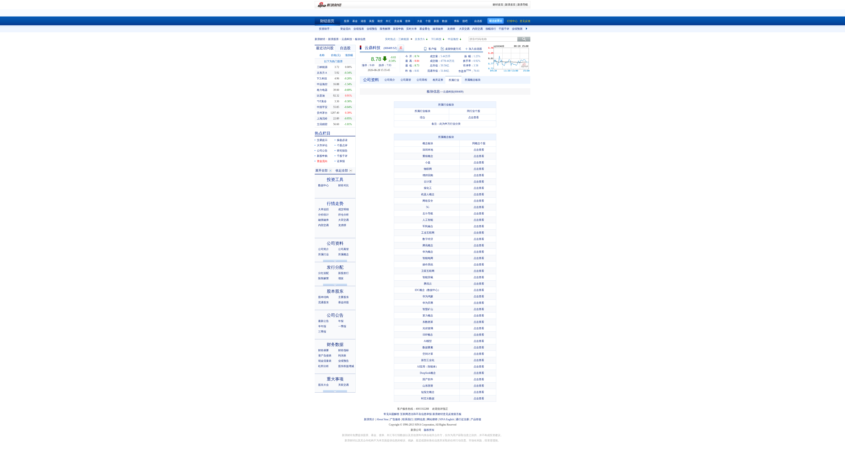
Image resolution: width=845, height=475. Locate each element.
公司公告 (322, 150)
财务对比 (343, 185)
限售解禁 (385, 28)
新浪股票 (333, 39)
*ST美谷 (322, 101)
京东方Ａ (322, 72)
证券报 (341, 161)
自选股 (478, 21)
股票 (346, 21)
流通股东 (323, 302)
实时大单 (411, 28)
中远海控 (453, 39)
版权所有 (429, 429)
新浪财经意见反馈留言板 (446, 414)
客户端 (432, 48)
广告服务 (395, 419)
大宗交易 (464, 28)
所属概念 (343, 254)
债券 (407, 21)
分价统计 (323, 214)
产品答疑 (476, 419)
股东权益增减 (346, 366)
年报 (341, 321)
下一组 (527, 28)
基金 (355, 21)
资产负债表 (324, 355)
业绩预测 (517, 28)
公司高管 (343, 249)
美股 (371, 21)
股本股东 (335, 291)
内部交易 (477, 28)
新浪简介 (369, 419)
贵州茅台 (322, 112)
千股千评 (504, 28)
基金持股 (343, 302)
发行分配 (335, 267)
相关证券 (438, 79)
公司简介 (323, 249)
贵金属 (398, 21)
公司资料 (335, 243)
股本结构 (323, 297)
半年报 (322, 326)
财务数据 (335, 344)
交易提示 (322, 140)
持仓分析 (343, 214)
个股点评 (342, 145)
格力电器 (322, 89)
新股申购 (398, 28)
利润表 (342, 355)
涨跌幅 (349, 55)
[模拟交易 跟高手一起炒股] (401, 48)
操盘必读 (342, 140)
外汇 (388, 21)
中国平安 (322, 107)
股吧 (465, 21)
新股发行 (343, 273)
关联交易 (343, 384)
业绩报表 (358, 28)
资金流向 (345, 28)
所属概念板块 (473, 79)
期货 (380, 21)
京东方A (420, 39)
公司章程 (422, 79)
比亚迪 (321, 95)
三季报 (322, 331)
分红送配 (323, 273)
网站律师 (432, 419)
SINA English (446, 419)
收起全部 (342, 170)
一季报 (342, 326)
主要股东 (343, 297)
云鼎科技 (347, 39)
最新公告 (323, 321)
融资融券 (438, 28)
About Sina (382, 419)
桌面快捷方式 (453, 48)
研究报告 (342, 150)
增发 (341, 278)
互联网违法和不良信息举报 (416, 414)
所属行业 (323, 254)
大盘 (419, 21)
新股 (436, 21)
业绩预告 (372, 28)
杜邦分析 (323, 366)
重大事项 (335, 379)
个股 (428, 21)
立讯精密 (322, 124)
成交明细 (343, 209)
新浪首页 (510, 4)
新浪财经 (320, 39)
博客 (456, 21)
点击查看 (473, 117)
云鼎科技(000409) (453, 91)
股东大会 (323, 384)
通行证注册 (462, 419)
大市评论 (322, 145)
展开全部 (321, 170)
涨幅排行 (490, 28)
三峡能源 (403, 39)
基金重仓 (424, 28)
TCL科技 (436, 39)
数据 (444, 21)
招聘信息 (420, 419)
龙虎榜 (451, 28)
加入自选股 (475, 48)
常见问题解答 (391, 414)
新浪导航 (522, 4)
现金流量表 (324, 360)
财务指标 (343, 350)
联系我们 (407, 419)
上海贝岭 (322, 118)
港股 (363, 21)
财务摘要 (323, 350)
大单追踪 (323, 209)
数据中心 (323, 185)
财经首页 (498, 4)
